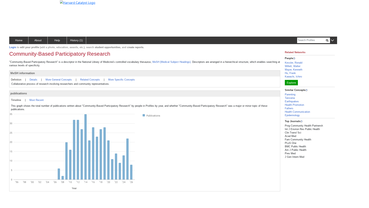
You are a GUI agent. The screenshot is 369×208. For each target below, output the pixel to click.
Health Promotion (294, 104)
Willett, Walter (292, 66)
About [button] (38, 40)
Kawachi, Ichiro (293, 76)
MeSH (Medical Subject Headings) (171, 61)
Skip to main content (16, 4)
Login (12, 47)
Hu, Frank (290, 73)
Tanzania (290, 97)
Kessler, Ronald (293, 62)
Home (18, 40)
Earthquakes (292, 101)
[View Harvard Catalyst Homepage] (77, 2)
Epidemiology (292, 115)
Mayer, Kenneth (293, 69)
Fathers (289, 108)
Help (57, 40)
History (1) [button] (76, 40)
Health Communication (297, 111)
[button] (332, 40)
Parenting (290, 94)
